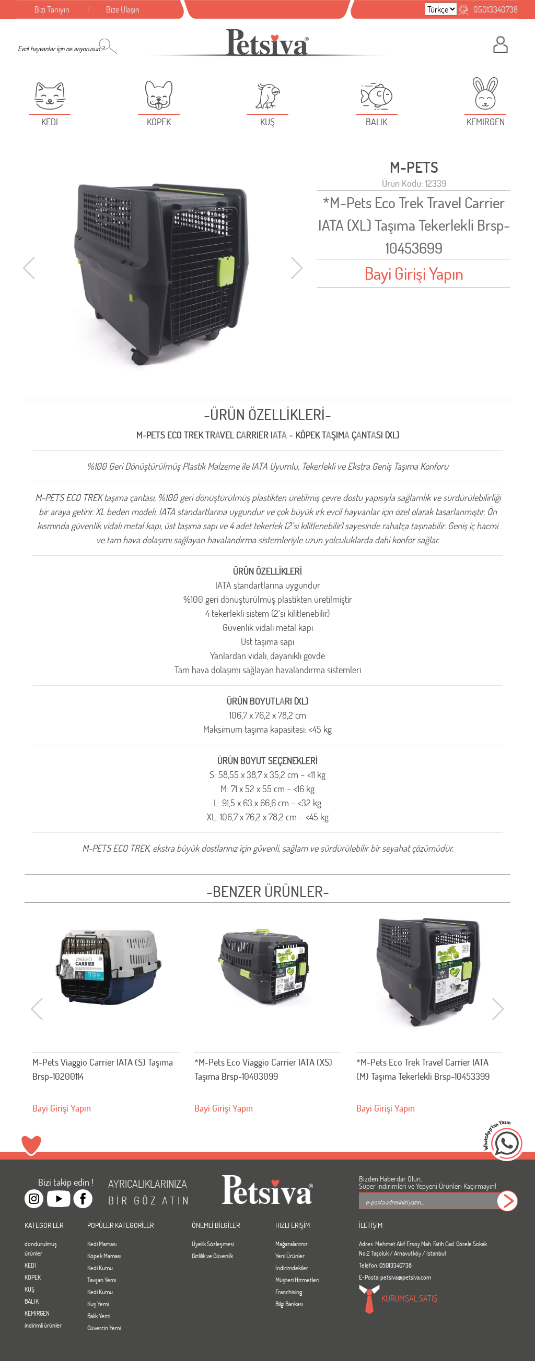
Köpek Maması (104, 1255)
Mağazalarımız (291, 1243)
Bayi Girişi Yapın (414, 273)
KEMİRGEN (37, 1313)
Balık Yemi (98, 1315)
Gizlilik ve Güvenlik (212, 1255)
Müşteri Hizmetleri (297, 1279)
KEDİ (30, 1265)
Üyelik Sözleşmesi (213, 1243)
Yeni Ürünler (290, 1255)
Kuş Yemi (98, 1303)
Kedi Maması (102, 1243)
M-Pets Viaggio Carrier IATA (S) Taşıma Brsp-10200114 (102, 1069)
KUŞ (29, 1289)
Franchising (288, 1291)
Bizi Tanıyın (51, 9)
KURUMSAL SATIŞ (408, 1298)
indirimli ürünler (43, 1325)
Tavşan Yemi (101, 1279)
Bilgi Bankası (289, 1303)
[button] (297, 268)
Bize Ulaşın (122, 9)
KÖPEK (33, 1277)
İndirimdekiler (291, 1267)
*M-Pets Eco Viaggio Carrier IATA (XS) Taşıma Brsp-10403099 (263, 1069)
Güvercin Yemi (104, 1327)
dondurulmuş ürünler (41, 1248)
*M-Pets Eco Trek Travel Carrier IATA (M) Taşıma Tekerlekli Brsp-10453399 (423, 1069)
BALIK (32, 1301)
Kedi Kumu (100, 1267)
